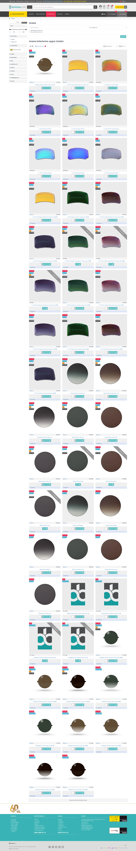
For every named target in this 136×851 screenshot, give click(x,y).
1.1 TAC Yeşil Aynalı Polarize (45, 173)
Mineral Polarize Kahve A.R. (111, 437)
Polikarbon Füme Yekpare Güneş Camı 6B (78, 657)
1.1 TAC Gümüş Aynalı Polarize (111, 173)
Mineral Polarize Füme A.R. (45, 481)
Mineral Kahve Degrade (111, 525)
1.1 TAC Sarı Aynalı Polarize (78, 128)
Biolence (32, 82)
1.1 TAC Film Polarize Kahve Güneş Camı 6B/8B (111, 349)
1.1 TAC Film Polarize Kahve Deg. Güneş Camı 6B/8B (111, 305)
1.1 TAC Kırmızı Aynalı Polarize (111, 84)
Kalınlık (12, 54)
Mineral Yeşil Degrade (78, 525)
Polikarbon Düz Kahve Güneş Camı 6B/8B (111, 745)
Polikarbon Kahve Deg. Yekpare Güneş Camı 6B (78, 613)
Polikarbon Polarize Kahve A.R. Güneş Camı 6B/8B (45, 701)
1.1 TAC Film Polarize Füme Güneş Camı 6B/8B (45, 393)
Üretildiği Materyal (15, 77)
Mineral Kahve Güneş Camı (111, 569)
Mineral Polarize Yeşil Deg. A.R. (78, 393)
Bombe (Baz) (14, 57)
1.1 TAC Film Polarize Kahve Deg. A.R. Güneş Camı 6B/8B (111, 261)
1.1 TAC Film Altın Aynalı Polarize (111, 128)
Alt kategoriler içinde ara (37, 30)
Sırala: (104, 46)
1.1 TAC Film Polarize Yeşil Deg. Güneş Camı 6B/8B (78, 305)
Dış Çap (12, 81)
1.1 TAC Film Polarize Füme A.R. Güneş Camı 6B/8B (45, 261)
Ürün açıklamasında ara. (37, 32)
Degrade (13, 71)
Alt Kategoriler (14, 45)
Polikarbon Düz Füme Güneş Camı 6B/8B (78, 789)
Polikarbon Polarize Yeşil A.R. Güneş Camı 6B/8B (111, 657)
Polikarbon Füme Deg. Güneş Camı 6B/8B (45, 789)
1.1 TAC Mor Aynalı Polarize (44, 128)
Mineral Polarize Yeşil (78, 481)
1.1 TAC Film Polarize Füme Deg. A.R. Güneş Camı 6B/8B (44, 305)
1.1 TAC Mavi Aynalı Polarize (78, 173)
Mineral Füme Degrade (45, 569)
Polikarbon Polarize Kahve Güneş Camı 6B (45, 84)
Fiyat (12, 25)
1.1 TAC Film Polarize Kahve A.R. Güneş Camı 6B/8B (111, 217)
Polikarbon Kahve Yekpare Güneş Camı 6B (111, 613)
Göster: (120, 46)
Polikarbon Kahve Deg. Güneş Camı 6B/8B (78, 745)
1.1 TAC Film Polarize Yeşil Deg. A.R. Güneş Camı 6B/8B (78, 261)
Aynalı (12, 74)
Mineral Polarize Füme (45, 525)
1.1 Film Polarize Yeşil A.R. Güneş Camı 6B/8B (78, 217)
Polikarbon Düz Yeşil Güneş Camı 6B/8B (44, 745)
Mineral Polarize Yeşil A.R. (78, 437)
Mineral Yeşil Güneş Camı (78, 569)
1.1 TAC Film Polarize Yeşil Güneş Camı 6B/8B (78, 349)
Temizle (25, 22)
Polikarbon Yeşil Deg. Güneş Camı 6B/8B (111, 701)
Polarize (12, 67)
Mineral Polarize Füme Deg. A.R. (44, 437)
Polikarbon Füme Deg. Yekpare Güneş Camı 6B (45, 657)
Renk (12, 60)
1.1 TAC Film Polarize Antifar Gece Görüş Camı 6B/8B (44, 217)
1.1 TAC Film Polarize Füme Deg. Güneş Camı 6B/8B (45, 349)
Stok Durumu (14, 36)
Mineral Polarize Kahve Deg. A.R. (111, 393)
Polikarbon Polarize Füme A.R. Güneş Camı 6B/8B (78, 701)
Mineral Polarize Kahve (111, 481)
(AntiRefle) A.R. (14, 64)
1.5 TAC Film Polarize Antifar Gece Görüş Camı (78, 84)
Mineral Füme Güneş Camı (45, 613)
